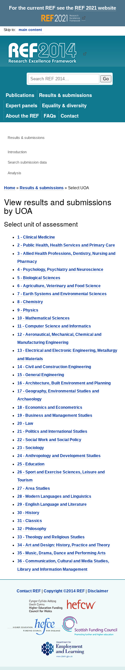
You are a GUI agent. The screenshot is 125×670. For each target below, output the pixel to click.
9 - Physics (27, 310)
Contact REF (29, 591)
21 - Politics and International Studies (52, 431)
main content (30, 30)
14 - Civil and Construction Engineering (54, 366)
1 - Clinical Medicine (36, 237)
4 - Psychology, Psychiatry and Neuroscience (60, 269)
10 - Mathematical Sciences (43, 318)
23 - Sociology (30, 447)
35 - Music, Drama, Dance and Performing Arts (61, 553)
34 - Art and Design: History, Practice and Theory (63, 545)
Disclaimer (98, 591)
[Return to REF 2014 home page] (44, 53)
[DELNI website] (62, 649)
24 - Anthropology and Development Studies (59, 455)
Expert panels (21, 105)
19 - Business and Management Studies (54, 415)
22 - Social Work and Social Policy (49, 439)
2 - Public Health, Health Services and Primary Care (66, 245)
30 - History (28, 512)
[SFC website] (89, 625)
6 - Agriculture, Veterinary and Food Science (59, 286)
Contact (70, 115)
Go (106, 78)
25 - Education (30, 464)
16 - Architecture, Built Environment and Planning (64, 383)
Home (9, 188)
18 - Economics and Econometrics (49, 407)
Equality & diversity (64, 105)
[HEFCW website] (62, 605)
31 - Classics (29, 520)
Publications (20, 95)
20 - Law (25, 423)
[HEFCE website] (34, 625)
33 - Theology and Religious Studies (51, 537)
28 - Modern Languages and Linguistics (54, 496)
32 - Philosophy (31, 528)
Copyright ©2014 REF (65, 591)
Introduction (17, 152)
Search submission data (27, 162)
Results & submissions (65, 95)
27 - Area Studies (33, 488)
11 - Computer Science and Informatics (54, 326)
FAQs (50, 115)
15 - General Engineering (40, 374)
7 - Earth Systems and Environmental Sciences (62, 294)
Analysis (14, 173)
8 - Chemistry (30, 302)
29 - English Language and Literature (52, 504)
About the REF (22, 115)
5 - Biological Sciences (38, 278)
